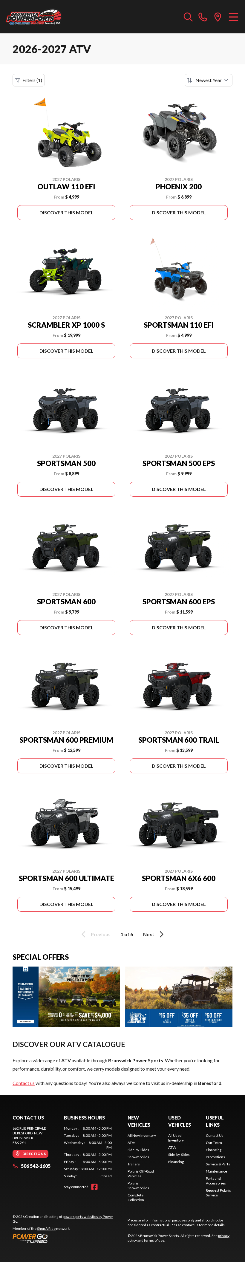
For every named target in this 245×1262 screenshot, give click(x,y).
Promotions (215, 1157)
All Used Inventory (176, 1137)
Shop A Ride (46, 1228)
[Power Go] (65, 1238)
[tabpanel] (88, 1152)
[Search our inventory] (188, 16)
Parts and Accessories (216, 1180)
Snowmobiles (138, 1157)
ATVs (132, 1142)
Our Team (214, 1142)
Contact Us (214, 1135)
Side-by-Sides (138, 1150)
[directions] (217, 16)
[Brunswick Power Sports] (35, 16)
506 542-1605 (35, 1166)
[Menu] (233, 17)
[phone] (203, 16)
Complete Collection (136, 1197)
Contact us (24, 1083)
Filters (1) (32, 80)
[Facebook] (94, 1186)
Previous (101, 934)
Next (148, 934)
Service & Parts (218, 1164)
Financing (176, 1161)
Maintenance (216, 1171)
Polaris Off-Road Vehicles (141, 1173)
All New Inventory (142, 1135)
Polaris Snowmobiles (138, 1185)
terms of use (154, 1240)
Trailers (134, 1164)
